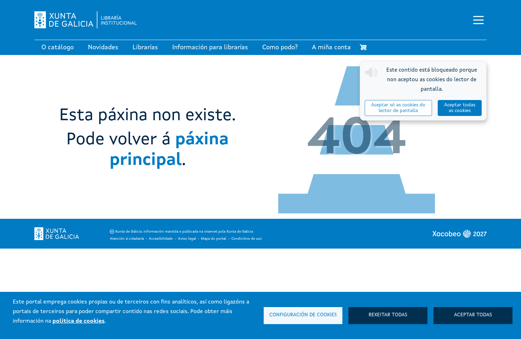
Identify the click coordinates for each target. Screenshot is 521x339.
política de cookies (78, 321)
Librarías (145, 47)
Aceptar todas (473, 315)
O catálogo (57, 47)
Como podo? (280, 47)
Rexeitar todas (388, 315)
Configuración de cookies (303, 315)
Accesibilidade (161, 238)
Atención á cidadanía (127, 238)
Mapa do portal (213, 238)
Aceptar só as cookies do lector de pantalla (398, 108)
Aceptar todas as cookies (459, 108)
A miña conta (331, 47)
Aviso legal (187, 238)
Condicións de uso (246, 238)
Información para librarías (210, 47)
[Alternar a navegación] (478, 20)
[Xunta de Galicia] (56, 233)
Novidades (103, 47)
